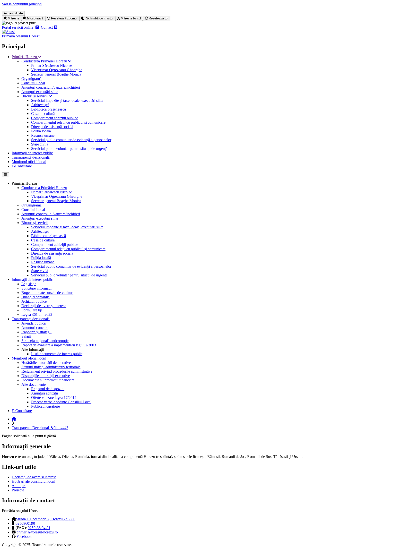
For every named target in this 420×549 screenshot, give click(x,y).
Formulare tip (31, 310)
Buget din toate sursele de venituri (47, 293)
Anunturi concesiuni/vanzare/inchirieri (50, 87)
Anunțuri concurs (34, 328)
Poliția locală (41, 131)
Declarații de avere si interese (34, 477)
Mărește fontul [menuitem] (131, 18)
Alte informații (32, 349)
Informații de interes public (32, 153)
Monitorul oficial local (29, 162)
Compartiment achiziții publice (54, 118)
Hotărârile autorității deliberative (46, 362)
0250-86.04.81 (39, 528)
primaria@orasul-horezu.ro (37, 532)
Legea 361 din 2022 (36, 314)
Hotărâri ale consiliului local (33, 481)
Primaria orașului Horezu (21, 36)
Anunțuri (19, 486)
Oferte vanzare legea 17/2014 (53, 397)
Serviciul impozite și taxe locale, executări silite (67, 100)
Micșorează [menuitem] (35, 18)
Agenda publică (33, 323)
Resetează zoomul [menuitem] (64, 18)
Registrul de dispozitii (47, 389)
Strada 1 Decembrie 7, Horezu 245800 (45, 519)
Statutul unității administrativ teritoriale (50, 367)
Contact (47, 27)
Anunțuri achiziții (44, 393)
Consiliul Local (33, 83)
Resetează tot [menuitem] (158, 18)
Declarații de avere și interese (43, 306)
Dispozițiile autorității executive (45, 376)
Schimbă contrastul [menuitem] (99, 18)
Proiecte (18, 490)
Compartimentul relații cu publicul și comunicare (68, 122)
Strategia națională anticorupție (45, 341)
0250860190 (25, 523)
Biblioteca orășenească (48, 109)
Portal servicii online (18, 27)
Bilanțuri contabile (35, 297)
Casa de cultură (43, 114)
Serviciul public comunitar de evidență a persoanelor (71, 140)
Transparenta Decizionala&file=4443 (40, 428)
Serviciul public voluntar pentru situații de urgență (69, 148)
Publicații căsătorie (45, 406)
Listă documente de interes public (56, 354)
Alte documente (33, 384)
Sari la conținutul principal (22, 4)
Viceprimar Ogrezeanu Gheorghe (56, 70)
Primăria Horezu (25, 57)
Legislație (28, 284)
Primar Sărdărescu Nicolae (51, 65)
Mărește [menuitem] (13, 18)
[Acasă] (8, 32)
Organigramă (31, 79)
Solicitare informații (36, 288)
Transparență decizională (31, 157)
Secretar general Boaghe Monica (56, 74)
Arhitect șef (40, 105)
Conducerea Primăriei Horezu (44, 61)
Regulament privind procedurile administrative (56, 371)
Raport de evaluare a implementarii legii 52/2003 (58, 345)
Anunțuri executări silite (39, 92)
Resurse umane (42, 135)
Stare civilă (39, 144)
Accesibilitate (13, 13)
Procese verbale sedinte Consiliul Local (61, 402)
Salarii (26, 336)
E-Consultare (22, 166)
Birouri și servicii (35, 96)
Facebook (24, 536)
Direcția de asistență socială (52, 127)
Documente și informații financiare (47, 380)
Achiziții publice (34, 301)
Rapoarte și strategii (36, 332)
